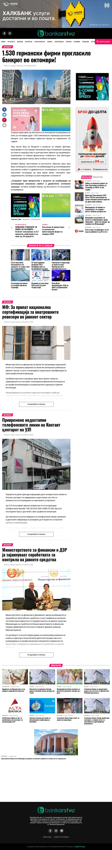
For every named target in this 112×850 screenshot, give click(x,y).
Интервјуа (28, 41)
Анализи (20, 41)
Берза (93, 41)
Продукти (11, 41)
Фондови (85, 41)
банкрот (27, 219)
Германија (36, 219)
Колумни (77, 41)
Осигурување (59, 41)
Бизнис (49, 41)
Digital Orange (80, 847)
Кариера (69, 41)
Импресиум (47, 837)
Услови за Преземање (61, 837)
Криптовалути (39, 41)
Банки (3, 41)
